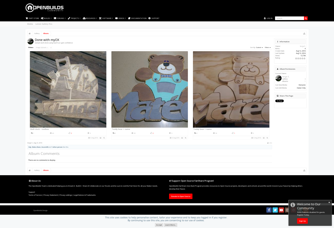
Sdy (29, 147)
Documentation (139, 18)
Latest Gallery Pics (43, 24)
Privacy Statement (51, 195)
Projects (75, 18)
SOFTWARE (106, 18)
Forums (60, 18)
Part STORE (34, 18)
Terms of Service (35, 195)
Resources (91, 18)
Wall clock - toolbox (39, 129)
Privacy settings (66, 195)
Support (155, 18)
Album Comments (44, 153)
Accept (159, 225)
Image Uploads (42, 47)
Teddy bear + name (121, 129)
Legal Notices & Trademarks (85, 195)
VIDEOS (121, 18)
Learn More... (170, 225)
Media (30, 24)
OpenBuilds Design (40, 210)
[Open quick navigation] (304, 33)
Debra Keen (36, 147)
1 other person (57, 147)
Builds (47, 18)
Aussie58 (44, 147)
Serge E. (30, 143)
